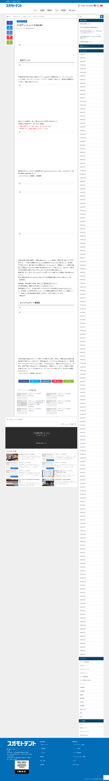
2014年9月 (82, 418)
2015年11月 (83, 367)
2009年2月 (82, 650)
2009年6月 (82, 636)
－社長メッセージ (44, 744)
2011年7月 (82, 552)
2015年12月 (83, 363)
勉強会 (81, 694)
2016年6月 (82, 341)
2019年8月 (82, 268)
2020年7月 (82, 250)
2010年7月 (82, 592)
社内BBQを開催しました (86, 41)
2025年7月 (82, 79)
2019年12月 (83, 261)
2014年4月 (82, 436)
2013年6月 (82, 468)
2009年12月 (83, 618)
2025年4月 (82, 86)
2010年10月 (83, 581)
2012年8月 (82, 505)
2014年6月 (82, 428)
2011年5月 (82, 559)
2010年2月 (82, 610)
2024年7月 (82, 112)
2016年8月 (82, 334)
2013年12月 (83, 450)
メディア (82, 683)
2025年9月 (82, 76)
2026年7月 (82, 54)
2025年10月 (83, 72)
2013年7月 (82, 465)
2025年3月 (82, 90)
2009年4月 (82, 643)
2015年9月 (82, 374)
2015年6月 (82, 385)
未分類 (81, 702)
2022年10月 (83, 177)
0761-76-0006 (87, 6)
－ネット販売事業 (77, 752)
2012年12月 (83, 490)
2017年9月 (82, 312)
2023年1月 (82, 166)
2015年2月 (82, 399)
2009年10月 (83, 625)
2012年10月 (83, 498)
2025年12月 (83, 65)
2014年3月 (82, 439)
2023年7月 (82, 148)
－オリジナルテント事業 (78, 744)
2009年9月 (82, 628)
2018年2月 (82, 297)
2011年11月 (83, 538)
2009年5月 (82, 639)
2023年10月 (83, 137)
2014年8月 (82, 421)
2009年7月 (82, 632)
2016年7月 (82, 337)
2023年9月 (82, 141)
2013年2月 (82, 483)
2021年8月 (82, 221)
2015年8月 (82, 378)
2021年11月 (83, 214)
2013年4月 (82, 476)
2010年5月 (82, 599)
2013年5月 (82, 472)
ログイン (82, 724)
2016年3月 (82, 352)
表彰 (81, 712)
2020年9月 (82, 243)
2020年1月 (82, 257)
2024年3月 (82, 123)
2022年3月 (82, 199)
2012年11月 (83, 494)
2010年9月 (82, 585)
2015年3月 (82, 396)
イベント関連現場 (84, 662)
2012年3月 (82, 523)
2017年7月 (82, 316)
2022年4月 (82, 196)
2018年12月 (83, 287)
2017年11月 (83, 308)
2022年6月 (82, 188)
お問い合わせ (76, 764)
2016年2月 (82, 356)
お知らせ (82, 665)
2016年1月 (82, 359)
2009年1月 (82, 654)
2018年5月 (82, 294)
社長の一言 (83, 709)
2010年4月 (82, 603)
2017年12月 (83, 305)
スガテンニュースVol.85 (67, 424)
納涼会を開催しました (85, 23)
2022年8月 (82, 181)
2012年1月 (82, 530)
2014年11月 (83, 410)
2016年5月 (82, 345)
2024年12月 (83, 101)
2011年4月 (82, 563)
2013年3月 (82, 479)
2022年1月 (82, 207)
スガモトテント (84, 672)
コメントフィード (84, 731)
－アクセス (42, 752)
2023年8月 (82, 145)
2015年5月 (82, 388)
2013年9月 (82, 461)
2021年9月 (82, 217)
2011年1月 (82, 570)
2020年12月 (83, 236)
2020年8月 (82, 247)
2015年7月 (82, 381)
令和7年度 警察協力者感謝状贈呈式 (89, 27)
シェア (9, 23)
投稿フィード (83, 727)
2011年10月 (83, 541)
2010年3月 (82, 607)
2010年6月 (82, 596)
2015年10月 (83, 370)
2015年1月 (82, 403)
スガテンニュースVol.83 (15, 419)
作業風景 (82, 687)
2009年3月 (82, 647)
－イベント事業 (76, 748)
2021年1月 (82, 232)
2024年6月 (82, 116)
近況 (81, 716)
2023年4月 (82, 159)
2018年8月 (82, 290)
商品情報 (82, 698)
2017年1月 (82, 327)
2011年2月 (82, 567)
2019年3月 (82, 279)
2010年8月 (82, 588)
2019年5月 (82, 272)
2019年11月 (83, 265)
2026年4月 (82, 57)
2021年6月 (82, 225)
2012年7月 (82, 508)
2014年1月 (82, 447)
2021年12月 (83, 210)
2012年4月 (82, 519)
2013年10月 (83, 458)
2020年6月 (82, 254)
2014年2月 (82, 443)
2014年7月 (82, 425)
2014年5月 (82, 432)
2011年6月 (82, 556)
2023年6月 (82, 152)
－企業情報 (42, 748)
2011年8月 (82, 548)
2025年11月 (83, 68)
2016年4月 (82, 348)
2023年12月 (83, 134)
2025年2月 (82, 94)
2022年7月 (82, 185)
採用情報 (42, 764)
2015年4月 (82, 392)
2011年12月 (83, 534)
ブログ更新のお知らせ (85, 680)
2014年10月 (83, 414)
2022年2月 (82, 203)
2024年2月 (82, 126)
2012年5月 (82, 516)
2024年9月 (82, 108)
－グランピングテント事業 (79, 756)
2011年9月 (82, 545)
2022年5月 (82, 192)
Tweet (9, 28)
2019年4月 (82, 276)
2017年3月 (82, 323)
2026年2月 (82, 61)
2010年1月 (82, 614)
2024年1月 (82, 130)
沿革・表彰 (42, 760)
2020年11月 (83, 239)
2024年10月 (83, 105)
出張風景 (82, 691)
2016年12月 (83, 330)
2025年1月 (82, 97)
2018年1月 (82, 301)
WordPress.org (84, 735)
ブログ (74, 760)
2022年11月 (83, 174)
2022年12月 (83, 170)
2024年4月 (82, 119)
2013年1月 (82, 487)
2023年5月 (82, 156)
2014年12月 (83, 407)
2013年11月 (83, 454)
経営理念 (42, 756)
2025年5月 (82, 83)
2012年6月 (82, 512)
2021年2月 (82, 228)
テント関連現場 (84, 676)
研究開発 (82, 705)
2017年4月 (82, 319)
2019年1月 (82, 283)
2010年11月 (83, 578)
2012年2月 (82, 527)
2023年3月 (82, 163)
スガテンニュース (22, 21)
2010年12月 (83, 574)
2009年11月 (83, 621)
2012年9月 (82, 501)
